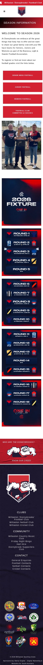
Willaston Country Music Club (21, 537)
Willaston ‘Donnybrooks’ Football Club (21, 518)
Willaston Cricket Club (21, 525)
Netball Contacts (21, 566)
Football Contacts (21, 563)
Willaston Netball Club (21, 522)
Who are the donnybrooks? (18, 442)
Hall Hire (21, 544)
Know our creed (21, 461)
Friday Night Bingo (21, 541)
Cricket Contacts (21, 569)
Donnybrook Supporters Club (21, 548)
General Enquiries (21, 560)
